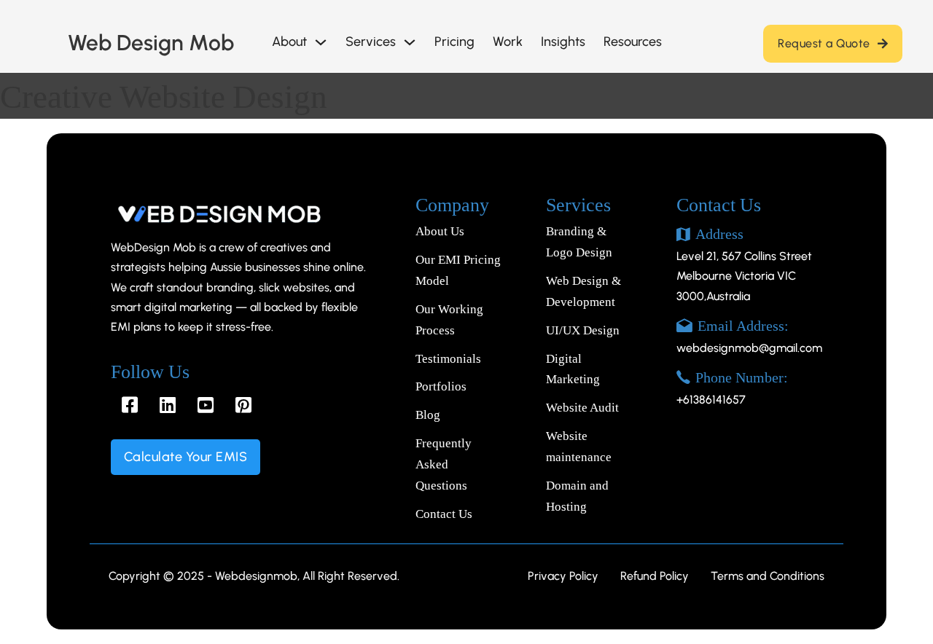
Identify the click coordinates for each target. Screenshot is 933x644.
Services (371, 42)
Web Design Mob (151, 43)
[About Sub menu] (320, 42)
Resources (633, 42)
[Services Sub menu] (409, 42)
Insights (563, 42)
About (289, 42)
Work (508, 42)
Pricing (454, 42)
